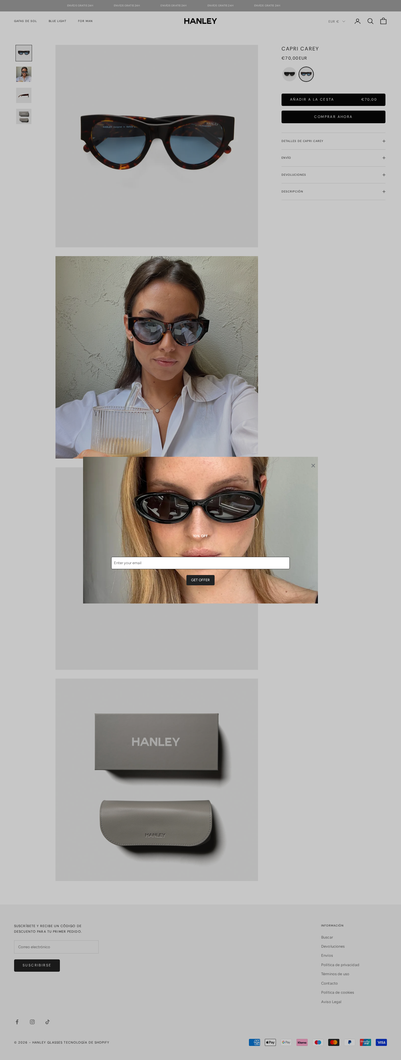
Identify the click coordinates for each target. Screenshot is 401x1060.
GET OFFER (200, 580)
